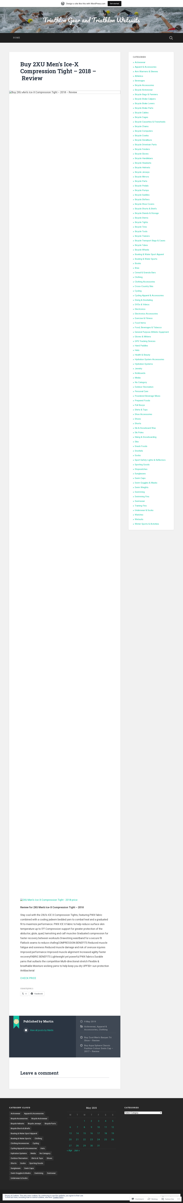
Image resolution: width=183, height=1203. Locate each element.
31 (98, 1145)
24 (98, 1139)
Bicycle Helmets (142, 167)
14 (77, 1133)
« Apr (69, 1150)
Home (16, 37)
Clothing (103, 1029)
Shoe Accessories (143, 414)
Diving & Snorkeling (144, 300)
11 (105, 1127)
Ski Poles (139, 432)
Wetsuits (139, 519)
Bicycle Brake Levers (145, 103)
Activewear (90, 1026)
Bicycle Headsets (143, 163)
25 (105, 1139)
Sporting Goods (142, 464)
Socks (138, 455)
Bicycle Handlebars (144, 158)
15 (84, 1133)
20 (70, 1139)
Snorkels (139, 451)
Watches (139, 514)
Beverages (140, 80)
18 (105, 1133)
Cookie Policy (58, 1197)
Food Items (140, 323)
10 (98, 1127)
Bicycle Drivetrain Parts (146, 144)
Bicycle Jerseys (142, 172)
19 (112, 1133)
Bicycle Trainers (142, 236)
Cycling (138, 291)
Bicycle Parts (141, 181)
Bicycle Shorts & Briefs (146, 208)
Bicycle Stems (141, 218)
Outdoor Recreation (144, 387)
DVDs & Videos (142, 304)
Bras (137, 268)
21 (77, 1139)
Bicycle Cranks (142, 135)
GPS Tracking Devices (145, 341)
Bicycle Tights (141, 222)
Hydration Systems (144, 364)
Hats (137, 350)
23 (91, 1139)
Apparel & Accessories (145, 67)
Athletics (139, 76)
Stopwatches (141, 469)
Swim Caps (140, 478)
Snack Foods (141, 446)
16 (91, 1133)
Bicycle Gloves (142, 153)
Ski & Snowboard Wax (145, 428)
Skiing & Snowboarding (145, 437)
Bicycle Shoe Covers (144, 204)
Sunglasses (140, 473)
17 (98, 1133)
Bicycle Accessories (144, 85)
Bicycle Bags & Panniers (146, 94)
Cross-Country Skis (144, 286)
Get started (114, 3)
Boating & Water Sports (146, 259)
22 (84, 1139)
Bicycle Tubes (141, 245)
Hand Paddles (141, 345)
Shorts (138, 423)
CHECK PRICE (28, 978)
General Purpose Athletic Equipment (152, 332)
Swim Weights (141, 487)
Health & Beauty (142, 355)
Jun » (77, 1150)
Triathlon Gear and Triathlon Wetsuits (91, 20)
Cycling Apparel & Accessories (149, 295)
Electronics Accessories (146, 313)
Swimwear (140, 501)
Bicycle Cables (142, 112)
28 (77, 1145)
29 (84, 1145)
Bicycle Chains (142, 126)
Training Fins (141, 505)
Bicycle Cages (141, 117)
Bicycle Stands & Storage (147, 213)
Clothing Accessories (145, 281)
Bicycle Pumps (142, 190)
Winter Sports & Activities (147, 524)
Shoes (138, 419)
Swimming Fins (142, 496)
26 (112, 1139)
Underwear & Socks (144, 510)
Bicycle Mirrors (142, 176)
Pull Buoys (140, 405)
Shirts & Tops (141, 409)
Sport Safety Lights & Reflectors (150, 460)
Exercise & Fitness (144, 318)
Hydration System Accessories (149, 359)
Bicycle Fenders (142, 149)
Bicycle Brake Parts (144, 108)
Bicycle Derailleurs (143, 140)
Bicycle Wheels (142, 249)
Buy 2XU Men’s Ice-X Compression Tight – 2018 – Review (58, 71)
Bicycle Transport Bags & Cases (150, 240)
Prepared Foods (142, 400)
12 (112, 1127)
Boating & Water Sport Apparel (149, 254)
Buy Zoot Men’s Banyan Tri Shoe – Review (98, 1039)
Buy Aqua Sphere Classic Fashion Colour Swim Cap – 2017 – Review (98, 1048)
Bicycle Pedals (142, 185)
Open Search (171, 38)
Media (138, 377)
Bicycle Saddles (142, 195)
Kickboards (140, 373)
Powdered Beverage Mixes (147, 396)
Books (138, 263)
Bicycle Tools (141, 231)
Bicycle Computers (144, 131)
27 (70, 1145)
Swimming (140, 492)
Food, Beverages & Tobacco (148, 327)
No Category (141, 382)
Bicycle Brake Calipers (145, 99)
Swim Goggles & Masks (146, 482)
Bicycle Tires (141, 227)
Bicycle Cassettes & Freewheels (150, 122)
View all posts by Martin (41, 1030)
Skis (137, 441)
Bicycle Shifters (142, 199)
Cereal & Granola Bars (145, 272)
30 (91, 1145)
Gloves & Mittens (143, 336)
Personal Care (141, 391)
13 (70, 1133)
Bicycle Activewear (144, 90)
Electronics (140, 309)
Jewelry (138, 368)
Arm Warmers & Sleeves (146, 71)
